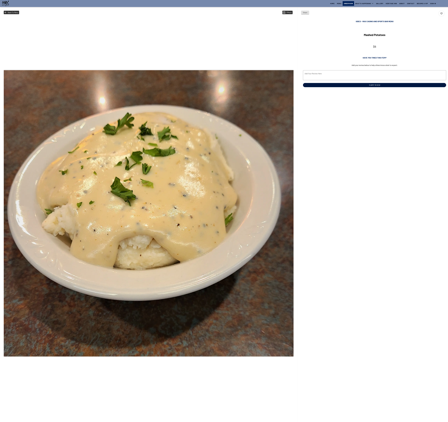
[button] (364, 3)
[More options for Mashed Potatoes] (441, 13)
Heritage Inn (391, 3)
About (402, 3)
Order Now (348, 3)
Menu (339, 3)
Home (332, 3)
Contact (411, 3)
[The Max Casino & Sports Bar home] (12, 3)
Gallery (379, 3)
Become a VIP (422, 3)
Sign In (433, 3)
